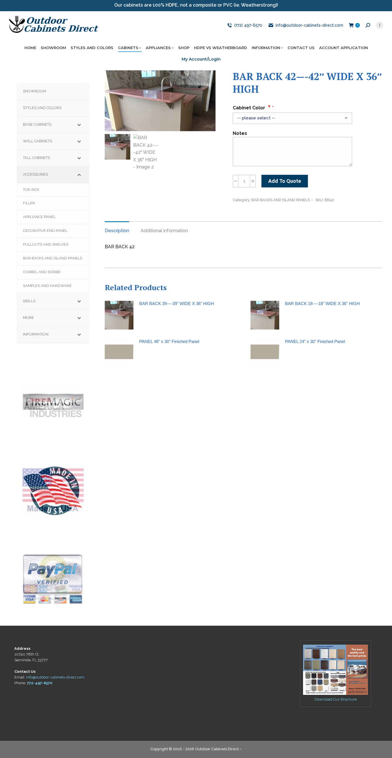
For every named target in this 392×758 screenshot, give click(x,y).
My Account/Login (201, 59)
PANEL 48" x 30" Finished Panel (169, 341)
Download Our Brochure (336, 699)
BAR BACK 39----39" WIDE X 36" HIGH (176, 303)
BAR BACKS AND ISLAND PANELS (280, 200)
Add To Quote (284, 181)
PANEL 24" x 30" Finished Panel (315, 341)
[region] (53, 401)
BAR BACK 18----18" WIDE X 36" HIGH (322, 303)
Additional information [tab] (164, 230)
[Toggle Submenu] (79, 125)
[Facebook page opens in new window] (379, 25)
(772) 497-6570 (248, 25)
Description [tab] (117, 230)
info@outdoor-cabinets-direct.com (309, 25)
